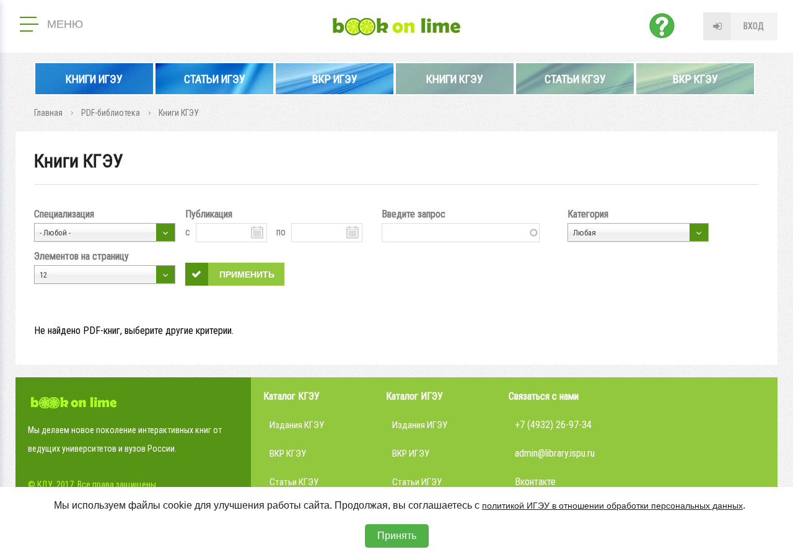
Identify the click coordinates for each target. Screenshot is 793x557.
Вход (753, 26)
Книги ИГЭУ (94, 79)
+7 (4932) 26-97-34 (553, 425)
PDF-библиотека (110, 113)
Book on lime (396, 26)
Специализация (64, 214)
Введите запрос (413, 214)
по (281, 232)
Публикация (208, 214)
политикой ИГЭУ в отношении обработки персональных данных (612, 506)
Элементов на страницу (81, 256)
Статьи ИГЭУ (214, 79)
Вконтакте (535, 482)
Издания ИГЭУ (419, 425)
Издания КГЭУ (296, 425)
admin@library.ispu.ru (555, 453)
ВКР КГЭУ (695, 79)
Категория (587, 214)
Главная (48, 113)
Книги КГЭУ (454, 79)
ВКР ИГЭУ (334, 79)
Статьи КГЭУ (575, 79)
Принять (396, 535)
